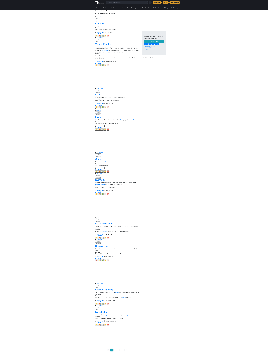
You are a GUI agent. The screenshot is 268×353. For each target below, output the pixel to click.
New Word (157, 2)
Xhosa (121, 120)
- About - (146, 49)
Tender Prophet (103, 44)
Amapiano (104, 231)
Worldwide (99, 239)
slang (105, 315)
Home (99, 8)
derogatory (104, 162)
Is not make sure (104, 223)
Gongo (98, 159)
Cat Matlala (105, 50)
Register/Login (175, 8)
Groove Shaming (104, 289)
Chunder (99, 23)
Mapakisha (101, 312)
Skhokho (99, 32)
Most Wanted (116, 8)
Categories (136, 8)
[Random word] (150, 2)
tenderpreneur (120, 47)
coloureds (122, 162)
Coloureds (136, 120)
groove (117, 292)
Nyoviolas (100, 179)
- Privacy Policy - (148, 48)
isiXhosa (99, 110)
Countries (126, 8)
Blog (166, 8)
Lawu (98, 117)
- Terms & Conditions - (150, 46)
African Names (148, 8)
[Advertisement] (117, 76)
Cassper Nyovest (100, 184)
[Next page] (126, 350)
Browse (107, 8)
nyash (128, 315)
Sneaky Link (101, 246)
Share (98, 21)
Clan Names (158, 8)
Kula (97, 94)
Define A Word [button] (154, 41)
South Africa (100, 17)
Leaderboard (175, 2)
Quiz (166, 2)
